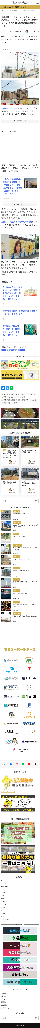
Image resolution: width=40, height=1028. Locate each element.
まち (38, 31)
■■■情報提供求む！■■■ (13, 350)
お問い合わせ (5, 919)
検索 (36, 501)
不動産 (3, 913)
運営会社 (3, 1002)
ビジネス (3, 907)
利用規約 (3, 996)
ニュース (3, 884)
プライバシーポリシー (7, 999)
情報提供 (3, 993)
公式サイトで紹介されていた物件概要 (16, 222)
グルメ (3, 890)
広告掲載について (6, 1005)
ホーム (3, 881)
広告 (2, 916)
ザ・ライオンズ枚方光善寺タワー (13, 394)
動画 (2, 898)
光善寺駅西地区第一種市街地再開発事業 (15, 400)
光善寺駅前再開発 (8, 108)
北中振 (34, 400)
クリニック (4, 901)
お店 (2, 895)
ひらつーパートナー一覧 (8, 792)
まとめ (3, 893)
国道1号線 (6, 403)
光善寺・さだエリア (9, 397)
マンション (31, 394)
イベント (3, 904)
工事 (15, 403)
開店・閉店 (4, 886)
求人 (2, 910)
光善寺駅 (22, 397)
